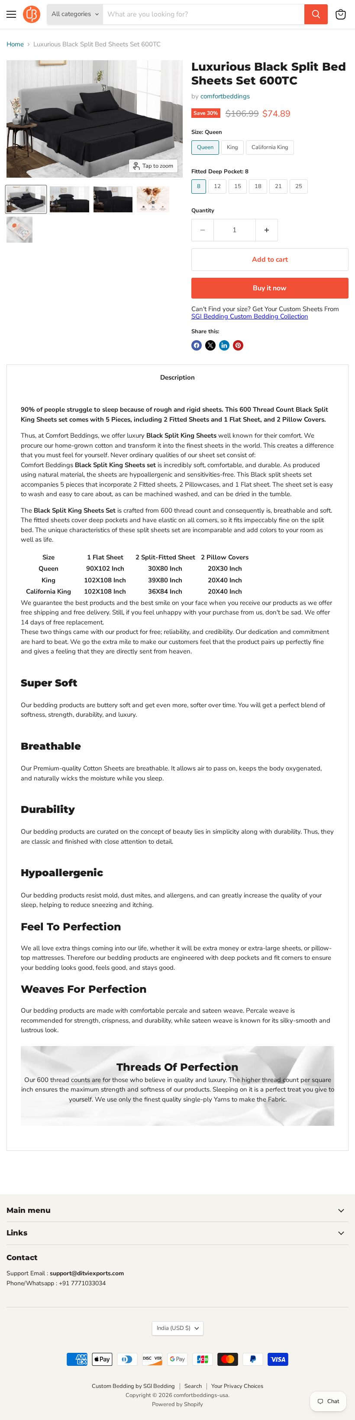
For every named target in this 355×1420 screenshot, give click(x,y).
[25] (300, 196)
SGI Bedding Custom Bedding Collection (249, 316)
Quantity (202, 211)
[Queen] (206, 157)
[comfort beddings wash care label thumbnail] (19, 230)
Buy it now (270, 288)
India (173, 1328)
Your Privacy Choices (237, 1386)
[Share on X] (210, 345)
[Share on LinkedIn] (224, 345)
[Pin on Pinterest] (238, 345)
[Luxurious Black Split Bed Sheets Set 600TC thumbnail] (153, 199)
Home (15, 44)
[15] (239, 196)
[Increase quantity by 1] (267, 230)
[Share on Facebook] (196, 345)
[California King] (271, 157)
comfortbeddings (225, 96)
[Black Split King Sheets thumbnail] (26, 199)
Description (177, 377)
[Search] (316, 14)
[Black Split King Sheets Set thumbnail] (69, 199)
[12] (218, 196)
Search (193, 1386)
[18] (259, 196)
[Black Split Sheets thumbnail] (113, 199)
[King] (233, 157)
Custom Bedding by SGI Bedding (133, 1386)
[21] (279, 196)
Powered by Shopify (177, 1404)
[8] (199, 196)
